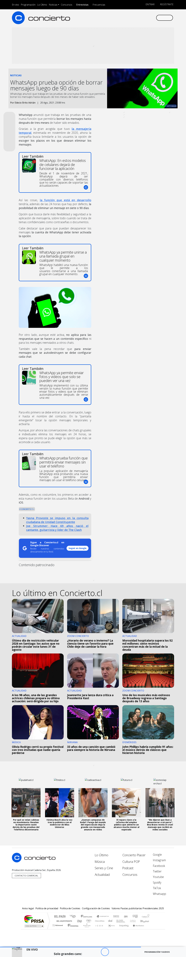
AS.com (125, 916)
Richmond (58, 929)
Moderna (72, 929)
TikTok (156, 888)
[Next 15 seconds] (113, 952)
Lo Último (42, 4)
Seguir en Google (77, 548)
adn (135, 916)
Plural (86, 929)
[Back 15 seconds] (97, 952)
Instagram (159, 860)
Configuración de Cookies (96, 908)
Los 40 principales (73, 916)
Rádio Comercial (150, 929)
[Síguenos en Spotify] (144, 17)
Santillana (87, 916)
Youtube (158, 877)
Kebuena (146, 921)
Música (100, 861)
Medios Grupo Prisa (34, 926)
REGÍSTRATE (166, 4)
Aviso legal (28, 908)
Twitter (157, 871)
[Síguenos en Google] (120, 17)
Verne (126, 921)
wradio (88, 921)
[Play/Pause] (105, 952)
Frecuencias (99, 4)
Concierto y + (27, 509)
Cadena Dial (135, 921)
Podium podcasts (58, 924)
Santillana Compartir (102, 916)
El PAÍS (59, 916)
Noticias (53, 4)
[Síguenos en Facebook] (129, 17)
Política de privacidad (46, 908)
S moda (110, 929)
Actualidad (102, 874)
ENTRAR (149, 4)
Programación (28, 4)
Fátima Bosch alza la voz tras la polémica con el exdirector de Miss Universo (59, 823)
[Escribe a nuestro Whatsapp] (153, 17)
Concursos (66, 4)
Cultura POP (131, 861)
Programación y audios (157, 952)
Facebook (158, 866)
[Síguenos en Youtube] (139, 17)
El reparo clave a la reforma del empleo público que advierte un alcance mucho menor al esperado (126, 824)
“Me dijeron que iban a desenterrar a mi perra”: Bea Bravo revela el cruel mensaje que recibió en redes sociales (160, 824)
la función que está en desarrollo (65, 200)
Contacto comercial (26, 875)
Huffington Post (63, 921)
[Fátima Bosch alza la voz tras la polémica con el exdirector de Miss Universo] (59, 802)
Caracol (146, 916)
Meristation (136, 929)
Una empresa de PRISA (34, 919)
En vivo (15, 4)
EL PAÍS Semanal (118, 921)
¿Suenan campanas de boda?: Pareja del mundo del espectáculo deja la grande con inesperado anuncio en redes (93, 824)
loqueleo (122, 929)
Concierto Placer (134, 855)
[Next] (121, 952)
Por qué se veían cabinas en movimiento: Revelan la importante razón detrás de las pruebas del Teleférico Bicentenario (26, 824)
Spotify (156, 883)
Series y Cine (104, 868)
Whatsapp (159, 894)
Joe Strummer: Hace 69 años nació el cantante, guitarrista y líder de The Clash (57, 528)
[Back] (89, 952)
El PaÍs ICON (98, 929)
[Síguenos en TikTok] (148, 17)
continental (110, 921)
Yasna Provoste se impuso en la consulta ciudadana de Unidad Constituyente (57, 520)
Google (157, 855)
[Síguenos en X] (134, 17)
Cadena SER (116, 916)
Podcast (127, 868)
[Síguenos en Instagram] (125, 17)
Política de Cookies (70, 908)
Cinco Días (99, 921)
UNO (80, 921)
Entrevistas (82, 4)
